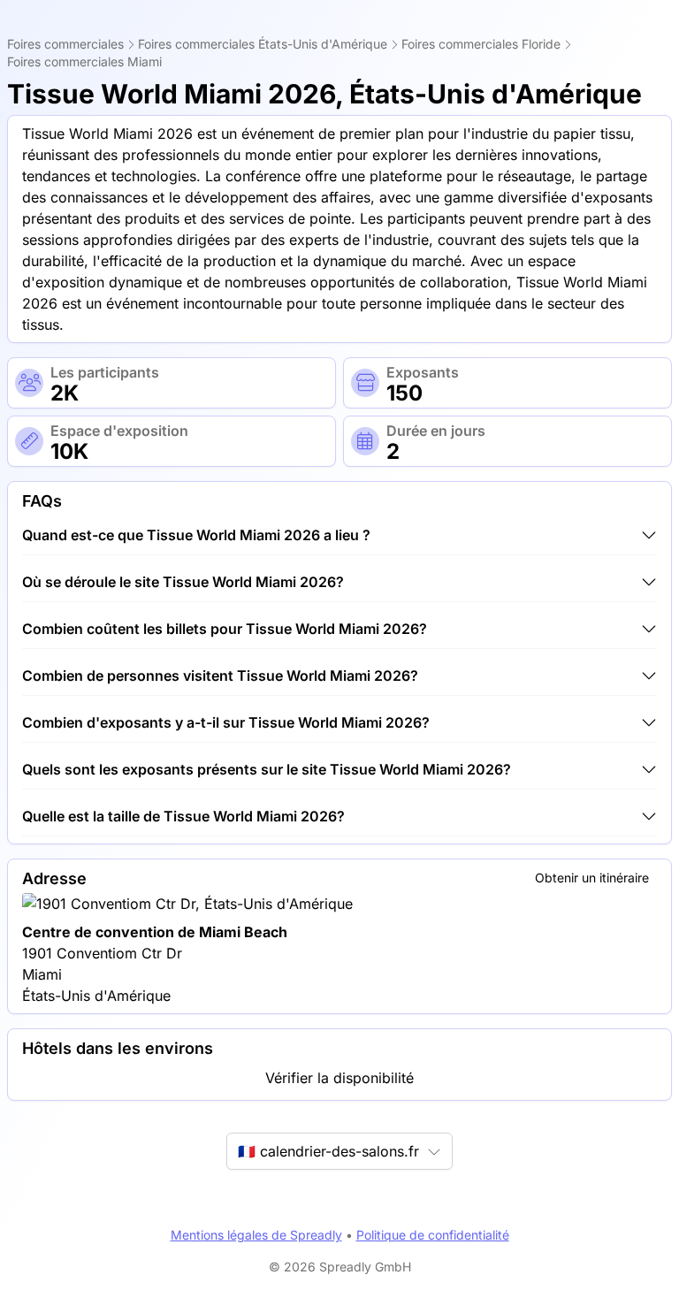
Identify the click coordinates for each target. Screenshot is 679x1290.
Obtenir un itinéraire (592, 877)
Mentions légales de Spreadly (256, 1234)
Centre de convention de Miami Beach (154, 932)
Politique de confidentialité (432, 1234)
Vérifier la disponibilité (339, 1078)
